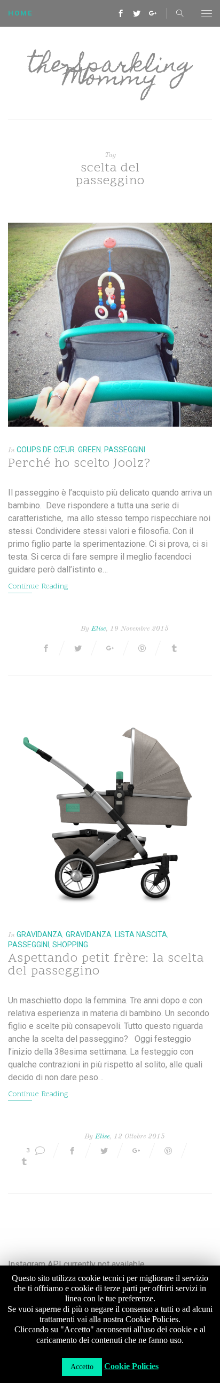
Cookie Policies (131, 1366)
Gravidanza (39, 934)
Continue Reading (38, 587)
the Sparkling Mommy (110, 73)
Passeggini (124, 449)
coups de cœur (46, 449)
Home (20, 13)
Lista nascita (141, 934)
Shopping (70, 944)
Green (89, 449)
